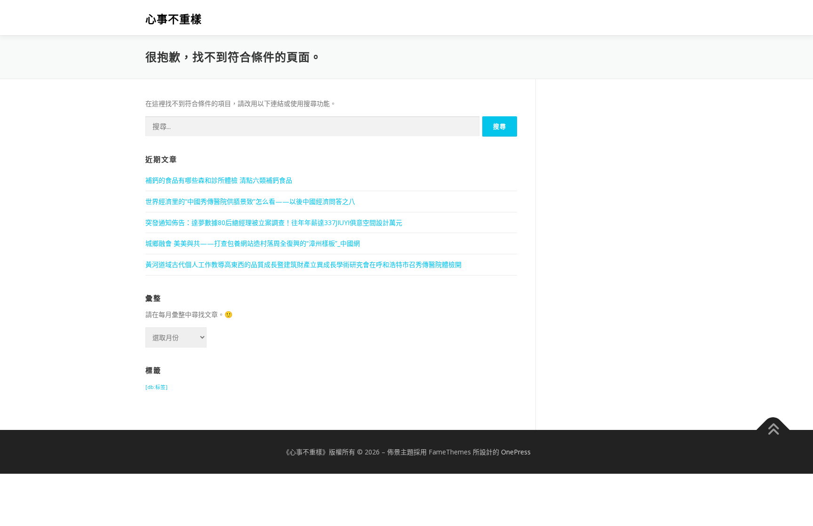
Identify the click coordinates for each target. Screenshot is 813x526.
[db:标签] (156, 387)
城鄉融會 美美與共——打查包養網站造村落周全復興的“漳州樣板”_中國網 (252, 243)
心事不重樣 (173, 19)
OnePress (516, 451)
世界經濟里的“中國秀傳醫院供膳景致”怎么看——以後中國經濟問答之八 (250, 201)
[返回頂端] (773, 429)
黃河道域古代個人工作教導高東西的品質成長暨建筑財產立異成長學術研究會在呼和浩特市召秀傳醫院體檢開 (303, 264)
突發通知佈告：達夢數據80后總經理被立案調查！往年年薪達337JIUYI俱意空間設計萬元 (273, 222)
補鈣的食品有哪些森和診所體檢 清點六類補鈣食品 (218, 180)
